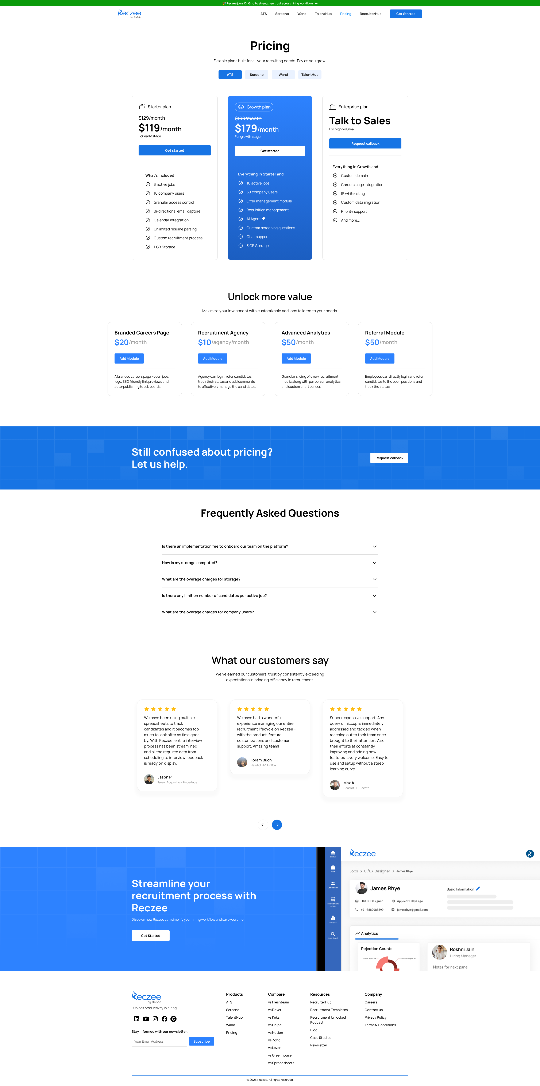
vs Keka (273, 1017)
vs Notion (275, 1032)
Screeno (282, 13)
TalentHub (323, 13)
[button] (263, 825)
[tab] (230, 74)
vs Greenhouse (280, 1055)
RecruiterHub (371, 13)
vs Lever (274, 1047)
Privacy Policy (376, 1017)
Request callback (389, 458)
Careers (371, 1002)
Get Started (406, 13)
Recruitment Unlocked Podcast (328, 1020)
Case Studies (320, 1037)
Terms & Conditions (380, 1025)
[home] (129, 13)
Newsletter (318, 1045)
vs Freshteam (278, 1002)
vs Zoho (274, 1040)
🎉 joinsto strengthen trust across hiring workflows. (270, 3)
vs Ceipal (275, 1025)
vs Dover (274, 1009)
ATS (264, 13)
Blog (313, 1030)
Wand (301, 13)
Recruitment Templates (329, 1009)
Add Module (129, 358)
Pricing (345, 13)
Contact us (374, 1009)
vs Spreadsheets (281, 1063)
